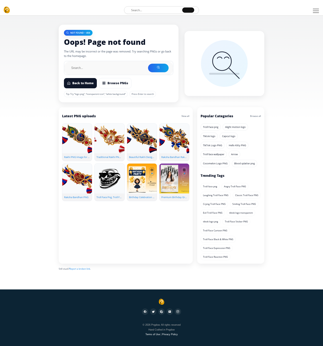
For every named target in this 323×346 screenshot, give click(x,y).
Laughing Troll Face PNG (215, 195)
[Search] (188, 10)
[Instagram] (178, 311)
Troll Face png (210, 127)
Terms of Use (152, 334)
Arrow (234, 154)
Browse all (255, 116)
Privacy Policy (170, 334)
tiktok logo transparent (241, 212)
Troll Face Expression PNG (216, 248)
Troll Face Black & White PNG (218, 239)
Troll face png (210, 186)
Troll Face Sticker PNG (236, 221)
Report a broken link (79, 268)
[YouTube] (170, 311)
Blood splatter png (244, 163)
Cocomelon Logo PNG (215, 163)
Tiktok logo (209, 136)
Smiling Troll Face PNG (244, 204)
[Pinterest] (161, 311)
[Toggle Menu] (316, 10)
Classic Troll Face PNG (246, 195)
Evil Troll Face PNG (212, 212)
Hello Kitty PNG (237, 145)
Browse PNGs (117, 83)
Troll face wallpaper (213, 154)
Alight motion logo (235, 127)
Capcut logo (228, 136)
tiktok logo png (210, 221)
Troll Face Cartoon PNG (215, 230)
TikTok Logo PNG (212, 145)
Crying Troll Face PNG (214, 204)
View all (185, 116)
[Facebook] (145, 311)
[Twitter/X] (153, 311)
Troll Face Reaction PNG (215, 256)
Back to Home (83, 83)
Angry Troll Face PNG (235, 186)
